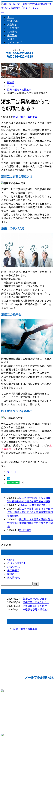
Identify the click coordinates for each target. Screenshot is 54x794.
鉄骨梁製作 (25, 530)
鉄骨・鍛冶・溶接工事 (19, 89)
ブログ (10, 39)
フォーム (11, 60)
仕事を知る (13, 21)
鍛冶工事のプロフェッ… (36, 598)
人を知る (12, 24)
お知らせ (13, 566)
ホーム (10, 17)
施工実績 (12, 35)
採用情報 (12, 31)
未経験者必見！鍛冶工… (36, 609)
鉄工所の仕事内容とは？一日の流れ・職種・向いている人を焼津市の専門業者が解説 (30, 512)
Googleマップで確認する (16, 758)
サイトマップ (14, 42)
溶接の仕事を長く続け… (36, 606)
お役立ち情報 (16, 563)
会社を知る (13, 28)
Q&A (10, 559)
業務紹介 (13, 574)
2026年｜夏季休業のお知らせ (35, 505)
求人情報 (13, 577)
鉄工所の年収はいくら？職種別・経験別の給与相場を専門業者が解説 (28, 499)
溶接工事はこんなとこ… (36, 602)
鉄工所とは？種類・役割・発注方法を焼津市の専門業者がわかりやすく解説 (30, 523)
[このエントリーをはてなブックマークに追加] (8, 479)
